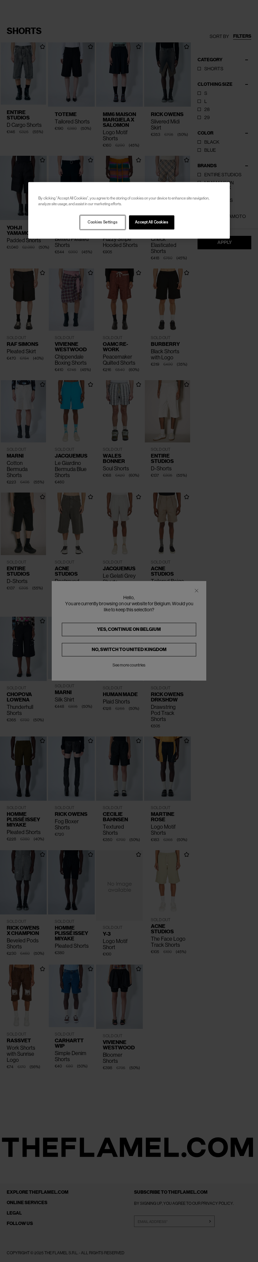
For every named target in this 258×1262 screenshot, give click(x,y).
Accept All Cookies (151, 222)
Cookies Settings (102, 222)
